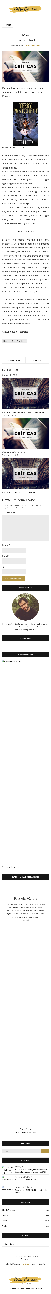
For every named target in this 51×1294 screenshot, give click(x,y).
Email (5, 556)
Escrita (4, 1226)
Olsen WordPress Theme (19, 1288)
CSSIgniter (38, 1288)
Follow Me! (25, 1259)
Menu (8, 24)
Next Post (37, 360)
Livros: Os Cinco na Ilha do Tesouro (19, 492)
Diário (4, 1221)
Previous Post (13, 360)
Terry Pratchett (18, 341)
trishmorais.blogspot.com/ (25, 1132)
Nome (6, 545)
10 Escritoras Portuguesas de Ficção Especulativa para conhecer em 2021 (31, 1170)
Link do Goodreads (25, 231)
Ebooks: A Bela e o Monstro (15, 452)
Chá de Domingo (8, 1210)
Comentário (9, 512)
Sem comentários (32, 45)
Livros (5, 341)
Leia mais (32, 920)
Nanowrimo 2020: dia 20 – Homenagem (32, 1180)
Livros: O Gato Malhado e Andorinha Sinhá (23, 412)
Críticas (25, 35)
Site (4, 566)
